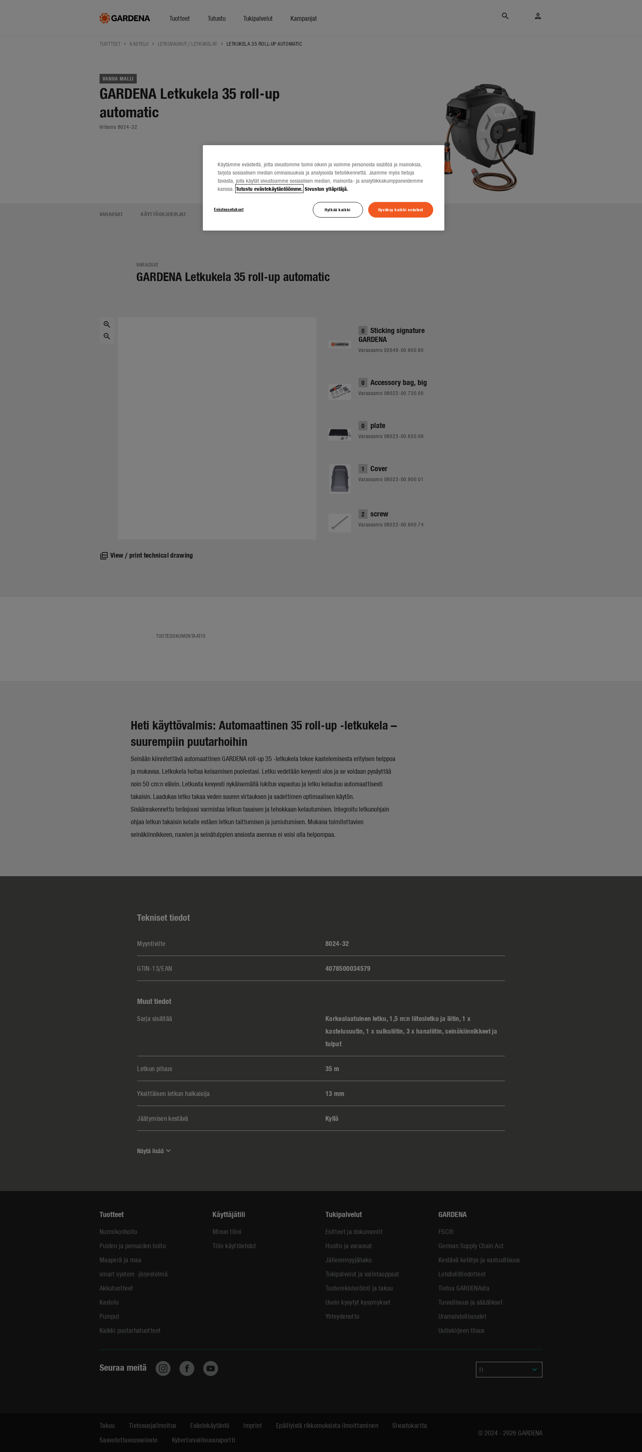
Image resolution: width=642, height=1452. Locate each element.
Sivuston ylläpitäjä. (326, 188)
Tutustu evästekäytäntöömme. (269, 188)
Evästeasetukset (229, 209)
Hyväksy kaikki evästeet (400, 209)
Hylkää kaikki (337, 209)
